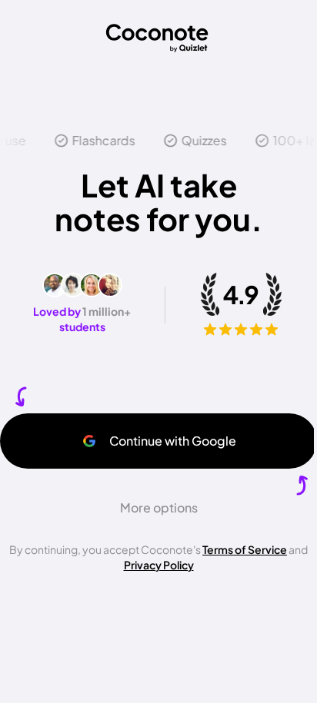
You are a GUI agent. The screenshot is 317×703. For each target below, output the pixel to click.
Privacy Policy (159, 565)
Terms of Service (244, 549)
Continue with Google (172, 441)
